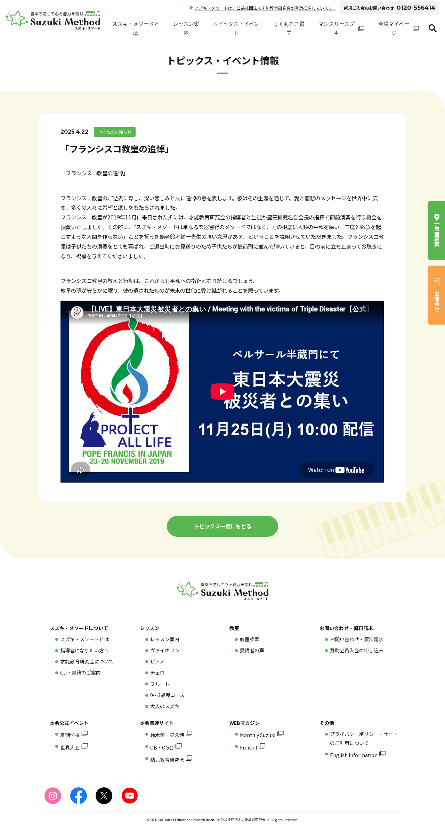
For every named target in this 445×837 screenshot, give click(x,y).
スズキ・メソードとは (135, 28)
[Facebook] (78, 795)
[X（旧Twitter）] (104, 795)
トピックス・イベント (236, 28)
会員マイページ (394, 28)
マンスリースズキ (336, 28)
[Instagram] (52, 795)
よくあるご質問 (289, 28)
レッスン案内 (186, 28)
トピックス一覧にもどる (222, 526)
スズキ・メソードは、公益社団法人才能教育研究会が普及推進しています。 (265, 8)
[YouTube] (129, 795)
